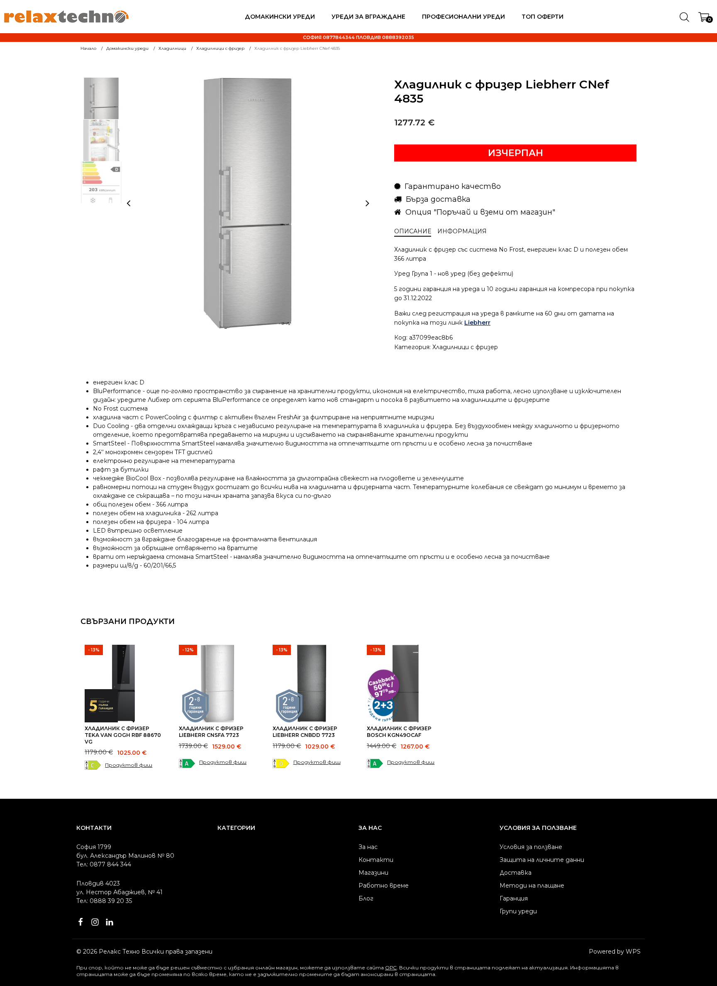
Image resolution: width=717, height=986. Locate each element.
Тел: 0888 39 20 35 (104, 901)
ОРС (391, 967)
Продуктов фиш (128, 765)
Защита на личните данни (542, 860)
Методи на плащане (532, 885)
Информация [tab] (462, 231)
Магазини (373, 872)
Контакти (375, 860)
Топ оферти (542, 16)
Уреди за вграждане (368, 16)
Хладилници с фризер (465, 347)
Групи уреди (518, 911)
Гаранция (514, 898)
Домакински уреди (280, 16)
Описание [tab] (412, 231)
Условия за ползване (531, 847)
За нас (368, 847)
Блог (365, 898)
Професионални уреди (463, 16)
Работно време (383, 885)
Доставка (516, 872)
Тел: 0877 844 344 (103, 864)
